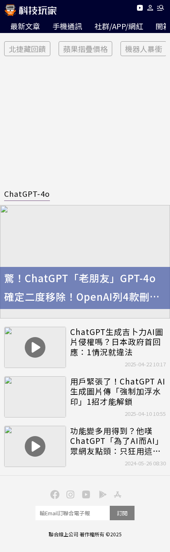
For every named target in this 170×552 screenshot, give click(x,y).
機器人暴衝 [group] (143, 48)
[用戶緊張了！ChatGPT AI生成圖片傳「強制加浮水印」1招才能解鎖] (35, 397)
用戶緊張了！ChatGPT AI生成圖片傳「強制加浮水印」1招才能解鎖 (117, 391)
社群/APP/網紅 (118, 26)
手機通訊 (67, 26)
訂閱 (122, 513)
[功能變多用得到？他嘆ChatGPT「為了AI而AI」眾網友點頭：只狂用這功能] (35, 446)
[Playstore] (100, 494)
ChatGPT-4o (27, 193)
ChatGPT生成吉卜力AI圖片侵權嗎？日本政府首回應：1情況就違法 (116, 342)
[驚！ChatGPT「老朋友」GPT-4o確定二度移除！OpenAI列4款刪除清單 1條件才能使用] (85, 261)
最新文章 (25, 26)
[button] (150, 9)
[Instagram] (69, 494)
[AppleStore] (116, 494)
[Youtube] (140, 9)
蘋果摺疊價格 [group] (85, 48)
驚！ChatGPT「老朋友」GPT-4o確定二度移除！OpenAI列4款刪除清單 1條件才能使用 (82, 288)
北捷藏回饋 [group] (27, 48)
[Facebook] (53, 494)
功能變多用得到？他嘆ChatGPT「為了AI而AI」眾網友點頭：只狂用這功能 (116, 441)
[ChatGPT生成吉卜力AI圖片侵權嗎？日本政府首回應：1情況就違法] (35, 347)
